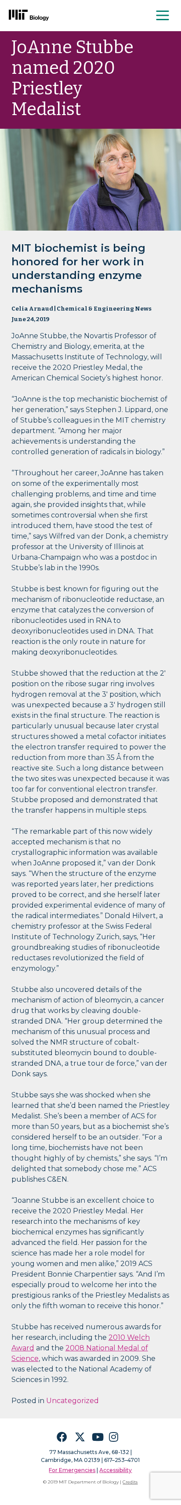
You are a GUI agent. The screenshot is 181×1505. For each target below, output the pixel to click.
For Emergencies (72, 1470)
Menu (163, 15)
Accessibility (115, 1470)
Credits (130, 1482)
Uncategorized (72, 1400)
